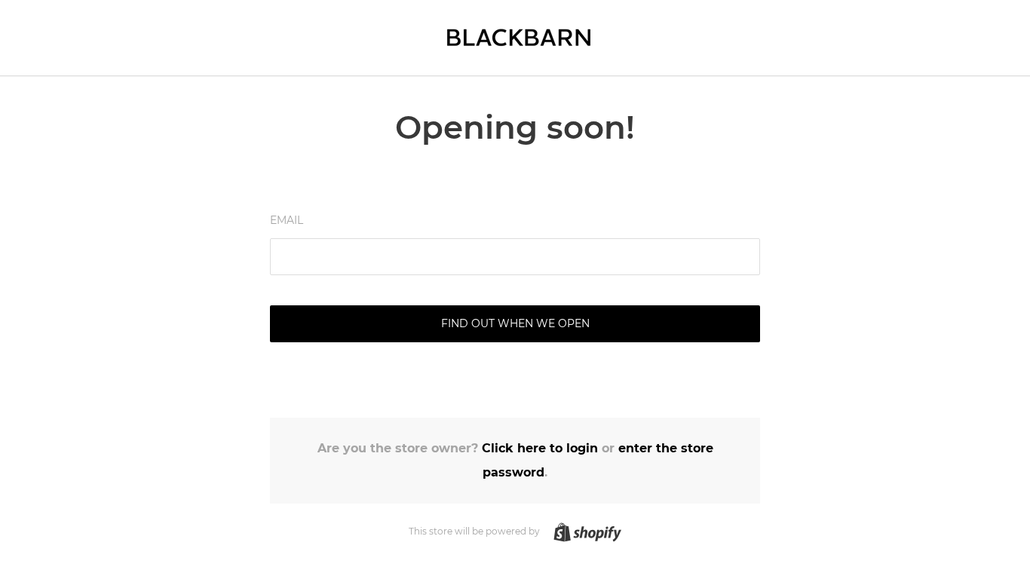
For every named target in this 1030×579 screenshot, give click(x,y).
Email (286, 220)
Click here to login (540, 448)
